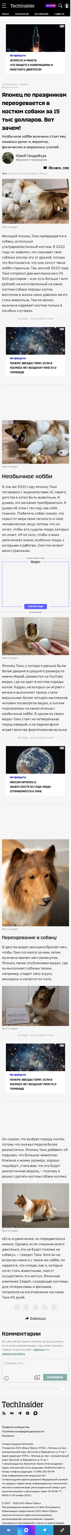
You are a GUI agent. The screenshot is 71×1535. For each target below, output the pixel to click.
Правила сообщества (15, 1427)
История (24, 173)
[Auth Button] (67, 6)
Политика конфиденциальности (23, 1431)
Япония (43, 173)
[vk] (12, 1413)
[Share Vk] (8, 1530)
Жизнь (34, 173)
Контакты (8, 1436)
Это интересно (9, 85)
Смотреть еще (35, 606)
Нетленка (13, 173)
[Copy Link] (62, 1530)
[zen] (28, 1413)
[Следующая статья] (35, 1389)
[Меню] (4, 6)
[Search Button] (60, 6)
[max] (35, 1413)
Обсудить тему (59, 168)
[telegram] (20, 1413)
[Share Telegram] (44, 1530)
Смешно (24, 85)
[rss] (4, 1413)
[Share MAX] (26, 1530)
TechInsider (22, 6)
